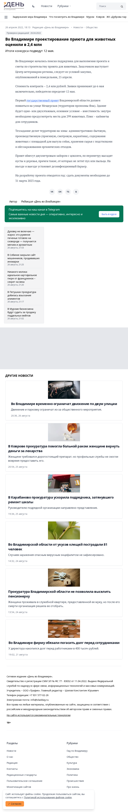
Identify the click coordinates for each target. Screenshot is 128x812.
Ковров (100, 16)
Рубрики (63, 6)
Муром (90, 16)
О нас (10, 756)
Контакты (12, 768)
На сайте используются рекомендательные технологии (38, 715)
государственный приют (42, 100)
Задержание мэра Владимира (30, 16)
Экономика (73, 768)
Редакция (12, 762)
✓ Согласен (14, 803)
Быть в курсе (109, 214)
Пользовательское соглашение (24, 780)
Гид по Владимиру (77, 750)
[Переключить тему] (34, 6)
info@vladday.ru (39, 699)
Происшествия (75, 780)
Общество (92, 27)
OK (60, 191)
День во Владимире (14, 6)
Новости (46, 6)
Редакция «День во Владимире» (50, 27)
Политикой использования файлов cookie (48, 797)
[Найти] (122, 6)
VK (52, 191)
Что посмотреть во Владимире (66, 16)
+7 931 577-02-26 (39, 695)
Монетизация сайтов (19, 786)
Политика (72, 774)
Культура (72, 762)
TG (68, 191)
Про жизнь (73, 786)
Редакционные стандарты (22, 774)
